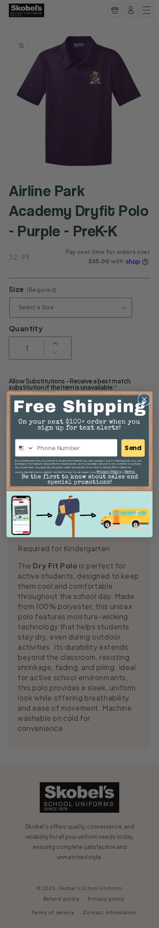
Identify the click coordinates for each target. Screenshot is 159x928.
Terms (130, 471)
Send (133, 447)
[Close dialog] (144, 399)
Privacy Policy (109, 471)
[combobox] (24, 447)
